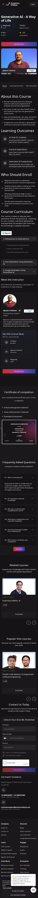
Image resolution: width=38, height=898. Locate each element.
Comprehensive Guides (28, 838)
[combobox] (5, 738)
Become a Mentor (7, 872)
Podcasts (23, 854)
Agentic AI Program (8, 857)
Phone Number (7, 734)
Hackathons (24, 847)
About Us (4, 828)
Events (22, 850)
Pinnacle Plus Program (9, 854)
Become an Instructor (8, 876)
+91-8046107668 (19, 795)
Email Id (5, 743)
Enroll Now (19, 614)
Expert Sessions (25, 831)
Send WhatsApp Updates (13, 755)
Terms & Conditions (20, 752)
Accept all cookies (18, 891)
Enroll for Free (19, 44)
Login (33, 4)
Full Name (6, 725)
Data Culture (24, 872)
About (5, 86)
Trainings (23, 869)
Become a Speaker (7, 869)
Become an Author (7, 865)
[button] (19, 598)
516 (6, 605)
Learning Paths (25, 835)
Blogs (22, 828)
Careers (3, 835)
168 (6, 681)
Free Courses (5, 847)
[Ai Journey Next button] (34, 623)
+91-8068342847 (6, 795)
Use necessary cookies (18, 895)
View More (19, 549)
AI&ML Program (6, 850)
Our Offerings (25, 865)
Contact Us (5, 831)
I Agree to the (15, 752)
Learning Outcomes (16, 86)
